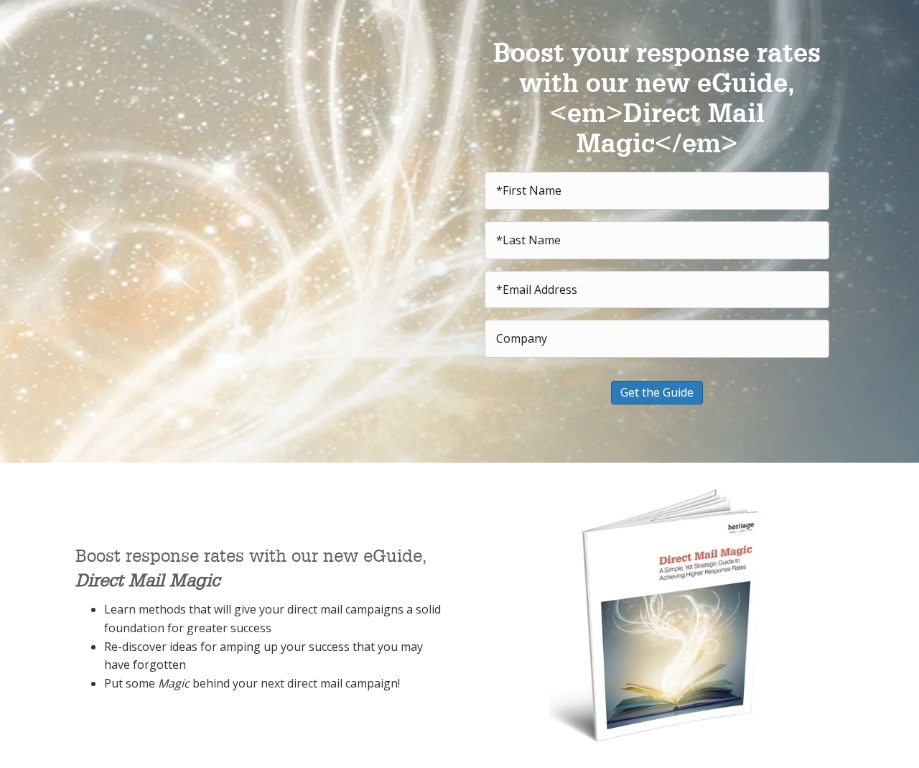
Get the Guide (657, 392)
